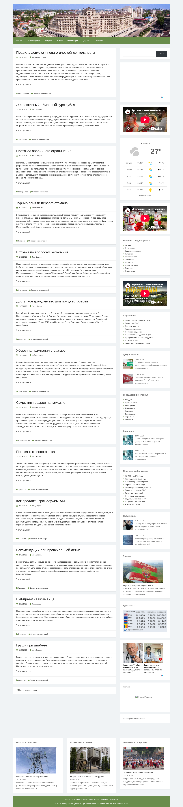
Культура (129, 254)
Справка (78, 799)
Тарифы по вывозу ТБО (135, 490)
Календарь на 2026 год (135, 479)
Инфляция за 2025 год (135, 502)
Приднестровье (33, 41)
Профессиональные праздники (139, 337)
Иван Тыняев (37, 110)
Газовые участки (132, 326)
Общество (22, 339)
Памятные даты (132, 340)
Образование (23, 93)
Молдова (48, 41)
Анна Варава (37, 457)
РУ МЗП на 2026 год (134, 476)
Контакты (114, 799)
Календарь (88, 799)
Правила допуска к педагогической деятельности (55, 52)
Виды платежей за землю (136, 499)
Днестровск (130, 405)
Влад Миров (36, 506)
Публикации (72, 41)
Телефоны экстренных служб (138, 320)
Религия (104, 799)
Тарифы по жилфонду (135, 485)
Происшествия (24, 441)
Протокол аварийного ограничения (43, 151)
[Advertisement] (64, 715)
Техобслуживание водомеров (138, 487)
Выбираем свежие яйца (35, 599)
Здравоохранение (133, 251)
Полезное (99, 41)
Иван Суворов (37, 257)
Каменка (129, 411)
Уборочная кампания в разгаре (41, 350)
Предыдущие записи (27, 690)
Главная (18, 41)
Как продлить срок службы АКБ (41, 501)
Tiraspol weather (145, 195)
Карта (96, 799)
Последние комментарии (134, 718)
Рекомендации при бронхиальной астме (48, 550)
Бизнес (128, 245)
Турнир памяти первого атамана (42, 203)
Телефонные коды (133, 329)
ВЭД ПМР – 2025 (132, 504)
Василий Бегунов (38, 407)
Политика (129, 262)
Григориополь (131, 402)
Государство (23, 192)
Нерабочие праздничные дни (138, 335)
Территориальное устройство (138, 343)
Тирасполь (130, 417)
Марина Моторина (39, 57)
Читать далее (29, 84)
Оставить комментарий (42, 93)
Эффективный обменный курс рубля (45, 105)
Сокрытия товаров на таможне (40, 402)
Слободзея (130, 414)
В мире (60, 41)
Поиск (161, 54)
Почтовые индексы (133, 332)
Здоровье (86, 41)
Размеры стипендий (134, 493)
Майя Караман (37, 208)
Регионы (21, 241)
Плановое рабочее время (136, 482)
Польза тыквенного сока (35, 452)
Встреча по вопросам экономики (42, 252)
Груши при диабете (31, 645)
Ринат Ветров (37, 156)
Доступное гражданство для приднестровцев (52, 301)
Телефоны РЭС (132, 323)
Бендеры (129, 400)
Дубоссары (130, 408)
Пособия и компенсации (136, 496)
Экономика (22, 140)
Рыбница (129, 420)
